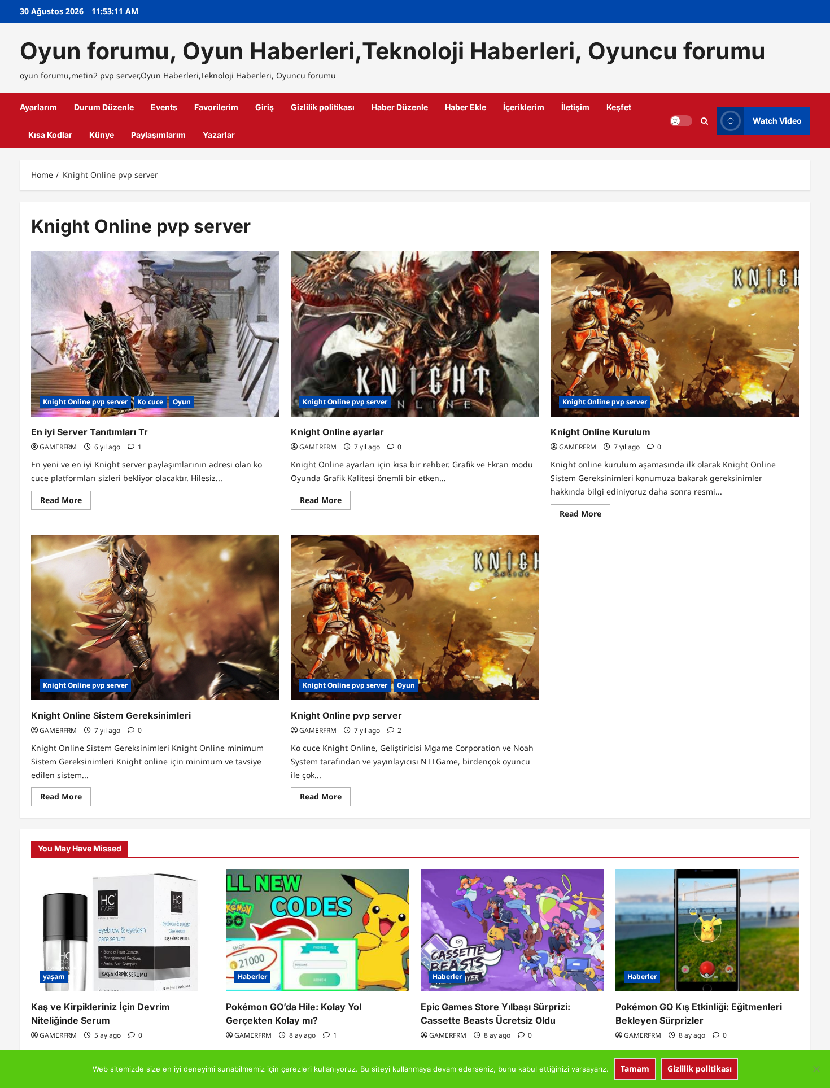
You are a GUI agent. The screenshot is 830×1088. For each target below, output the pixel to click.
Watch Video (777, 120)
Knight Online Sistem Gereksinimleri (111, 715)
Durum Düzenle (104, 107)
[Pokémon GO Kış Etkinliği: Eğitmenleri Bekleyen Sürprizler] (707, 930)
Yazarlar (219, 134)
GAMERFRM (58, 447)
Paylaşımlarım (158, 134)
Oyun (182, 402)
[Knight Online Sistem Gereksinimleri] (155, 617)
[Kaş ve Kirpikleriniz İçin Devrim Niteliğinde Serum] (123, 930)
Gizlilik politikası (323, 107)
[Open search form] (704, 121)
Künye (101, 134)
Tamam (635, 1068)
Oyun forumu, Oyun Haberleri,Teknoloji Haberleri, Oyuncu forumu (393, 51)
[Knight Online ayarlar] (415, 334)
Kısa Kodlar (50, 134)
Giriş (264, 107)
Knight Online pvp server (85, 402)
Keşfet (618, 107)
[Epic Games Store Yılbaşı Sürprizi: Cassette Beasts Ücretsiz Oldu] (512, 930)
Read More (65, 502)
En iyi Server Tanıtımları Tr (89, 432)
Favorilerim (216, 107)
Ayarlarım (38, 107)
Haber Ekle (465, 107)
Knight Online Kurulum (600, 432)
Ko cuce (150, 402)
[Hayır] (816, 1068)
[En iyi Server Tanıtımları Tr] (155, 334)
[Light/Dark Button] (681, 120)
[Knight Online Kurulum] (675, 334)
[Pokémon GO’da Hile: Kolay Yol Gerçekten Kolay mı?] (317, 930)
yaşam (54, 976)
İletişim (575, 107)
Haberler (252, 976)
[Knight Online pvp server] (415, 617)
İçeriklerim (523, 107)
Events (164, 107)
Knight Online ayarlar (337, 432)
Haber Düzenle (400, 107)
